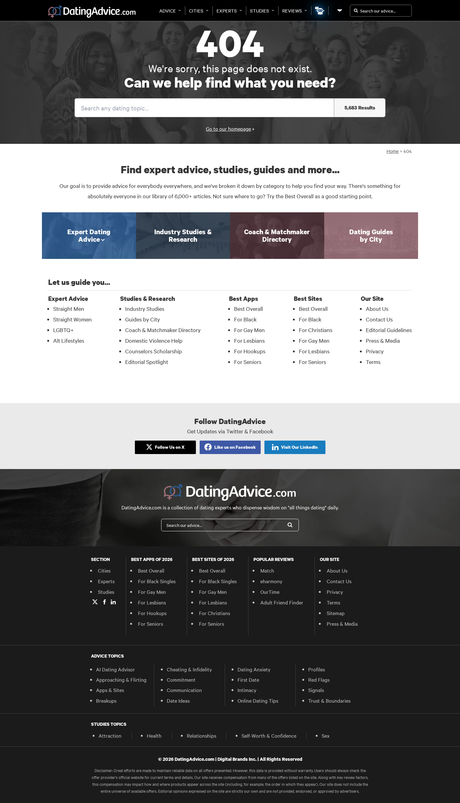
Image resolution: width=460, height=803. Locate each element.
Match (267, 570)
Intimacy (247, 689)
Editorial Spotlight (146, 361)
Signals (316, 689)
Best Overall (248, 308)
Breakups (106, 700)
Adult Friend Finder (281, 602)
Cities (196, 11)
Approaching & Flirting (121, 679)
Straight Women (72, 319)
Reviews (292, 11)
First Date (248, 679)
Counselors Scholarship (153, 351)
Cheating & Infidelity (189, 669)
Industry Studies (144, 308)
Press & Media (383, 340)
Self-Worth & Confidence (269, 735)
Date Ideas (178, 700)
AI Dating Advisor (115, 669)
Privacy (375, 351)
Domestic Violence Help (153, 340)
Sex (326, 735)
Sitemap (336, 612)
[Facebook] (104, 602)
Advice (167, 11)
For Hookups (249, 351)
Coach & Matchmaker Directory (163, 329)
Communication (184, 689)
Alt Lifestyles (68, 340)
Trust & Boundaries (329, 700)
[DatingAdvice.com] (91, 12)
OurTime (269, 591)
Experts (227, 11)
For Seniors (247, 361)
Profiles (316, 669)
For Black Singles (157, 581)
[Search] (290, 525)
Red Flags (319, 679)
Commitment (181, 679)
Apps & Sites (110, 689)
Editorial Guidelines (389, 329)
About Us (377, 308)
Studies (259, 11)
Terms (373, 361)
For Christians (315, 329)
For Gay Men (249, 329)
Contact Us (379, 319)
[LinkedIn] (113, 602)
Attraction (110, 735)
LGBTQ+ (63, 329)
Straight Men (68, 308)
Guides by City (142, 319)
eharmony (271, 581)
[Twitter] (95, 602)
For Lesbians (249, 340)
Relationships (201, 735)
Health (154, 735)
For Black (245, 319)
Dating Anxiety (254, 669)
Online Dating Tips (258, 700)
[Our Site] (339, 10)
